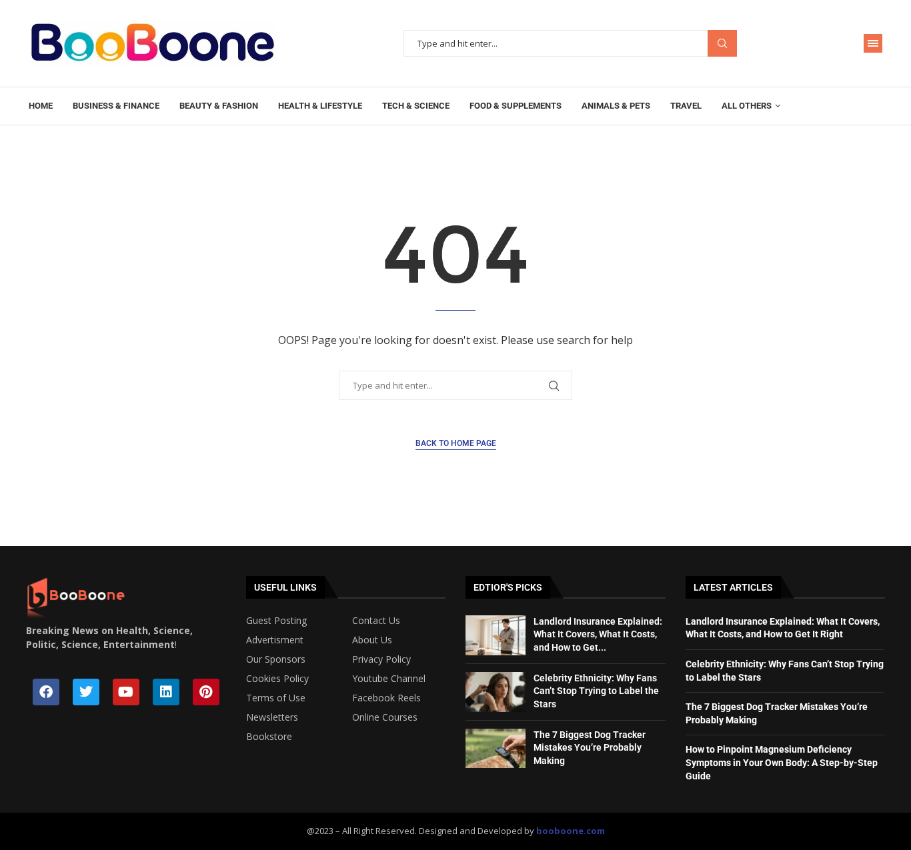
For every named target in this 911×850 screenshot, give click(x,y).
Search (722, 43)
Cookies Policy (277, 678)
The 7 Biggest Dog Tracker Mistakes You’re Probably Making (590, 747)
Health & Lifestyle (320, 106)
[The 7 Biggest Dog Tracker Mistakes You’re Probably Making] (496, 749)
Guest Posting (276, 620)
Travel (686, 106)
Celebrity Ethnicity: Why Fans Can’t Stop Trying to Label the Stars (596, 691)
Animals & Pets (616, 106)
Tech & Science (415, 106)
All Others (747, 106)
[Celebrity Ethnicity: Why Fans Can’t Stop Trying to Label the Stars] (496, 692)
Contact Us (376, 620)
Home (41, 106)
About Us (372, 640)
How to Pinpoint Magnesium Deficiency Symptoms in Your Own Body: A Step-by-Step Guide (782, 762)
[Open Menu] (873, 43)
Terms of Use (275, 698)
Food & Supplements (516, 106)
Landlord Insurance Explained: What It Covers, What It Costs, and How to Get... (598, 634)
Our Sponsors (275, 659)
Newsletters (272, 717)
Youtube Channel (388, 678)
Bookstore (269, 736)
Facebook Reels (386, 698)
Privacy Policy (381, 659)
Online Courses (384, 717)
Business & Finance (116, 106)
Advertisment (274, 640)
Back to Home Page (455, 443)
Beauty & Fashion (218, 106)
